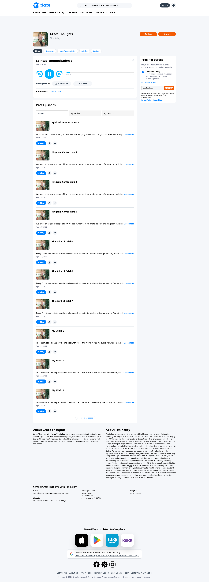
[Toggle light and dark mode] (173, 5)
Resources (50, 51)
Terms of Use (100, 572)
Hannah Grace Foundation (119, 473)
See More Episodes (85, 418)
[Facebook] (96, 564)
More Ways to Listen (68, 51)
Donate (167, 34)
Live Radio (72, 12)
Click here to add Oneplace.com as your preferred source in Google (107, 555)
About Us (73, 572)
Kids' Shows (86, 12)
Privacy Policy (86, 572)
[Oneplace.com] (41, 5)
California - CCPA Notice (141, 572)
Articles (85, 51)
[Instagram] (112, 564)
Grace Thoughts (61, 34)
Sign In (165, 5)
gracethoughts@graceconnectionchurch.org (51, 493)
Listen (37, 51)
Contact (96, 51)
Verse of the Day (56, 12)
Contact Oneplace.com (118, 572)
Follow (148, 34)
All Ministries (39, 12)
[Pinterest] (104, 564)
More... (113, 12)
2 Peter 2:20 (56, 91)
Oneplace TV (101, 12)
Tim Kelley (55, 38)
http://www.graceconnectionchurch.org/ (49, 500)
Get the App (62, 572)
